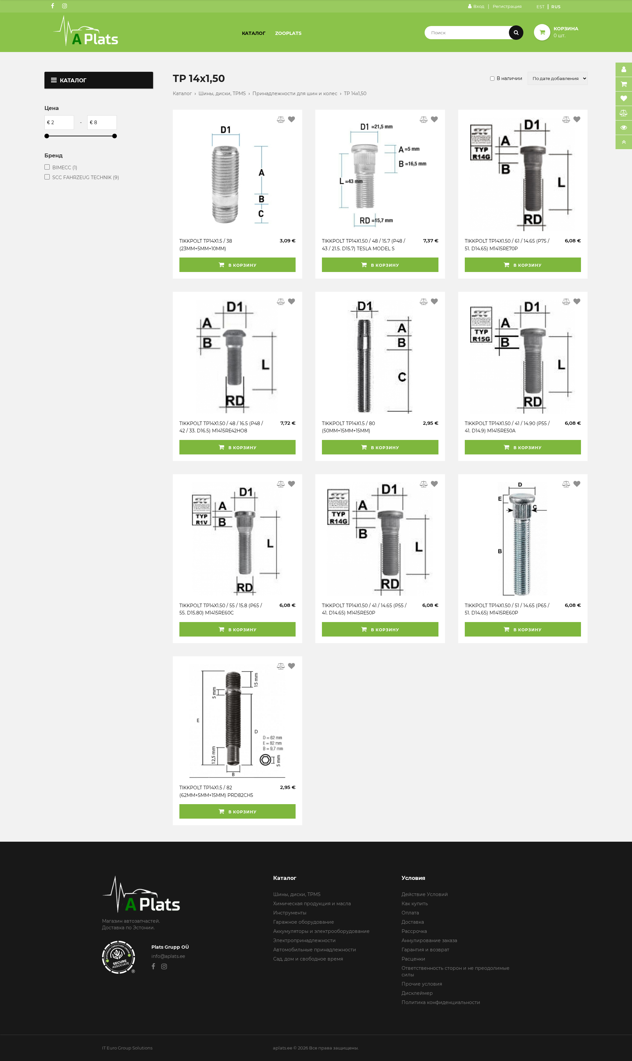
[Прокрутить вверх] (624, 142)
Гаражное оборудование (303, 922)
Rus (556, 6)
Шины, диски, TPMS (222, 93)
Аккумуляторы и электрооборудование (321, 931)
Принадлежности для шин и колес (294, 93)
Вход (478, 6)
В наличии (509, 78)
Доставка (413, 922)
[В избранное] (291, 119)
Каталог (253, 33)
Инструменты (289, 913)
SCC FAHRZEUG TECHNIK (85, 177)
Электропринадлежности (304, 940)
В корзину (242, 265)
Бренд (53, 155)
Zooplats (288, 33)
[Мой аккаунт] (624, 70)
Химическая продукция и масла (312, 904)
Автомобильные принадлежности (314, 950)
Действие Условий (425, 894)
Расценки (413, 959)
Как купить (415, 904)
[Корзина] (624, 84)
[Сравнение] (624, 113)
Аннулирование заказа (429, 940)
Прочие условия (422, 984)
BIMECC (64, 168)
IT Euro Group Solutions (127, 1047)
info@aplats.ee (168, 956)
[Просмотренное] (624, 128)
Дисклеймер (417, 993)
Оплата (410, 913)
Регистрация (507, 6)
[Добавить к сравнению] (281, 119)
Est (541, 6)
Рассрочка (414, 931)
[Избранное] (624, 99)
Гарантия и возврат (425, 950)
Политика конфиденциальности (441, 1002)
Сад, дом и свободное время (308, 959)
